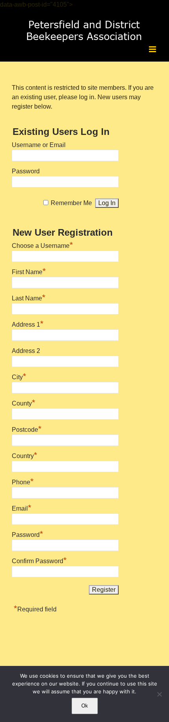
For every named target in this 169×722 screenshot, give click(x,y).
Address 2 (26, 350)
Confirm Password (39, 560)
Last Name (29, 297)
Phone (23, 481)
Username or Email (39, 145)
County (23, 402)
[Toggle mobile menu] (153, 49)
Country (24, 455)
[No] (159, 694)
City (19, 376)
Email (21, 507)
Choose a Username (42, 244)
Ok (84, 706)
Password (26, 171)
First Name (29, 271)
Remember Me (71, 203)
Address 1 (28, 323)
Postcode (27, 428)
